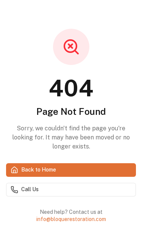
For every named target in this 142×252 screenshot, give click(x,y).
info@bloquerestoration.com (71, 219)
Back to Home (38, 170)
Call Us (30, 189)
